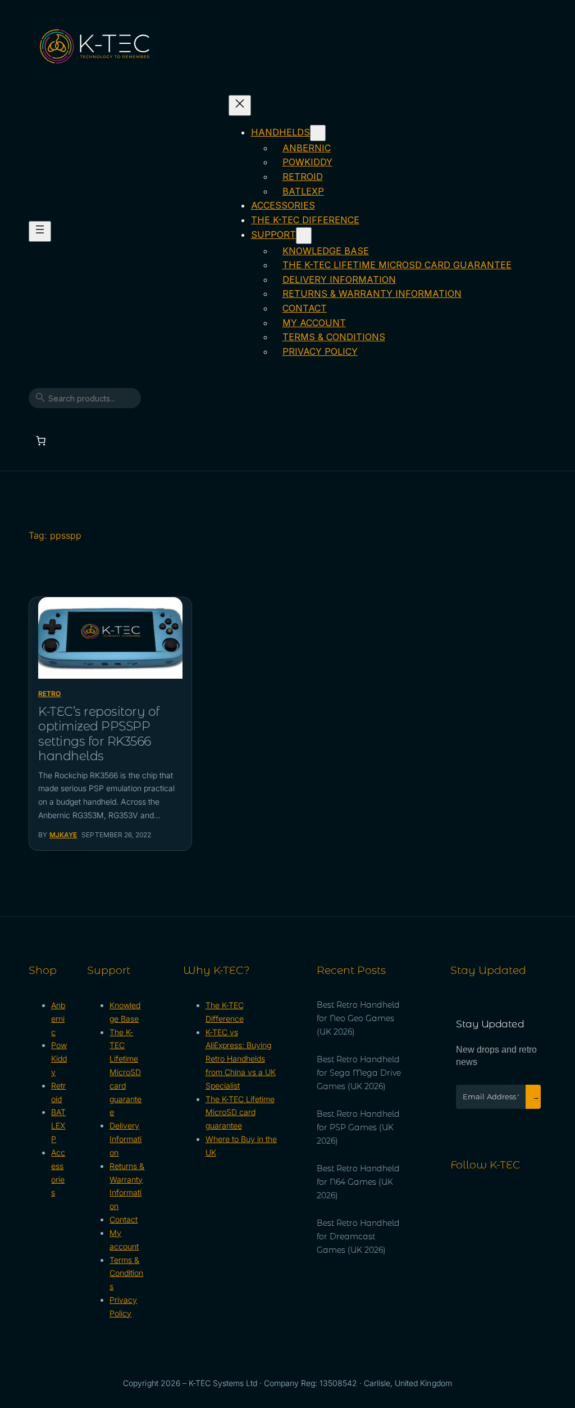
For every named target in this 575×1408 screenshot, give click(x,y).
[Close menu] (240, 105)
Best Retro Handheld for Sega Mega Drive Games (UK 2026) (359, 1072)
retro (49, 693)
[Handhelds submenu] (318, 133)
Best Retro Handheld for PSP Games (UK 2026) (358, 1127)
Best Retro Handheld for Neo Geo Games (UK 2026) (358, 1018)
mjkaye (63, 835)
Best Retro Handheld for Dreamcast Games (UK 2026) (358, 1236)
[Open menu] (40, 231)
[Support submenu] (304, 235)
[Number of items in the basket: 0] (41, 440)
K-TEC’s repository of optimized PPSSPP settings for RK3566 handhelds (98, 734)
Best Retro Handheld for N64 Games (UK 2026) (358, 1182)
